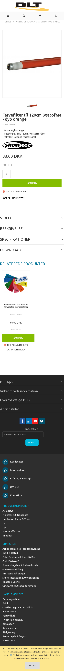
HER (10, 655)
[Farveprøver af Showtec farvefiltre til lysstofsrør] (16, 286)
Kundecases (16, 461)
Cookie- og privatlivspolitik (17, 607)
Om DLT (14, 486)
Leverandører (18, 470)
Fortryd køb (8, 615)
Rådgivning (8, 632)
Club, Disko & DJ (11, 561)
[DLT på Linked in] (29, 421)
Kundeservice (10, 628)
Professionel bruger (13, 573)
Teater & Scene (11, 581)
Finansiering (9, 611)
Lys (4, 527)
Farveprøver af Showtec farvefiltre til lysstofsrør (16, 305)
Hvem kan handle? (12, 619)
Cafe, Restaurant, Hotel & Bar (18, 557)
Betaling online (11, 599)
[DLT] (32, 6)
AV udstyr (7, 510)
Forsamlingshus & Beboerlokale (20, 565)
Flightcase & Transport (15, 515)
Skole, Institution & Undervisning (20, 577)
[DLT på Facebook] (23, 421)
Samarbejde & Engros (14, 636)
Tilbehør (7, 535)
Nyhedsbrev (31, 429)
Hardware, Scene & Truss (16, 519)
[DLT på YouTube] (35, 421)
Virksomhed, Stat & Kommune (19, 586)
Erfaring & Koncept (21, 478)
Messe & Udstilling (12, 569)
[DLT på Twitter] (42, 421)
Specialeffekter (11, 531)
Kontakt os (16, 495)
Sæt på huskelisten (13, 198)
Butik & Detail (10, 552)
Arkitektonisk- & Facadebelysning (21, 548)
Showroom (8, 640)
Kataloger (8, 623)
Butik (5, 603)
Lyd (4, 523)
